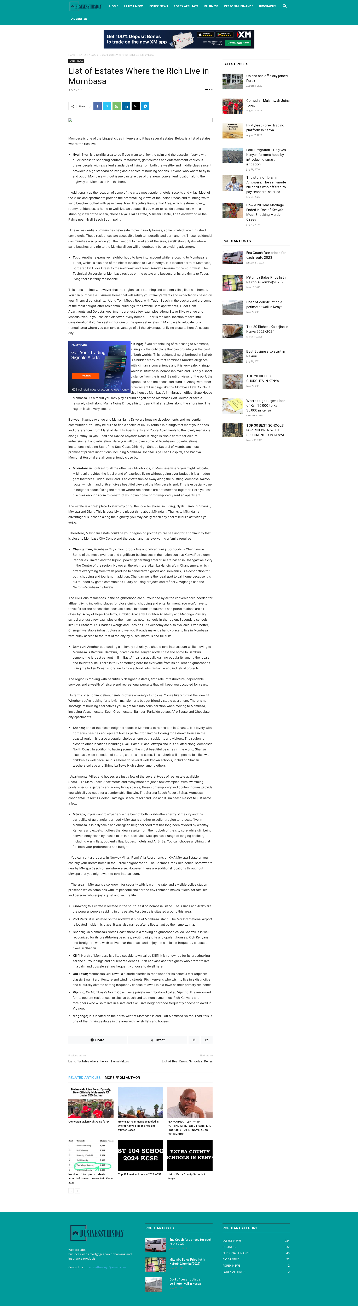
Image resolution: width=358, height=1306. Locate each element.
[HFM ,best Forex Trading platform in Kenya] (233, 130)
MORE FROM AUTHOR (122, 1077)
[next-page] (77, 1190)
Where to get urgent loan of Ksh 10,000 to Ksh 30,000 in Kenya (265, 405)
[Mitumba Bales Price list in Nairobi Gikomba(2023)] (233, 283)
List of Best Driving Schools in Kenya (187, 1061)
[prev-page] (71, 1190)
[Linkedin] (126, 106)
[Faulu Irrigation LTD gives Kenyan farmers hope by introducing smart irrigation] (233, 155)
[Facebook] (97, 106)
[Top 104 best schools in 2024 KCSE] (140, 1155)
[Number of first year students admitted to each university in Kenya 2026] (91, 1155)
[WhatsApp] (116, 106)
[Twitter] (107, 106)
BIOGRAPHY (267, 6)
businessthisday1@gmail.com (105, 1267)
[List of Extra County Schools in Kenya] (190, 1155)
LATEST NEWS (134, 6)
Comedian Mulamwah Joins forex (88, 1121)
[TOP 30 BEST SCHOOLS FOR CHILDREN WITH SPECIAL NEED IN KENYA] (233, 430)
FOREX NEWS (158, 6)
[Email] (136, 106)
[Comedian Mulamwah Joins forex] (91, 1102)
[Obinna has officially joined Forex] (233, 81)
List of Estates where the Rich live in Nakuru (98, 1061)
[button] (285, 6)
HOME (113, 6)
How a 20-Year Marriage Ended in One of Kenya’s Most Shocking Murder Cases (138, 1125)
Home (71, 55)
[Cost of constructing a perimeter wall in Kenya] (233, 307)
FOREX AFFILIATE (186, 6)
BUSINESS (211, 6)
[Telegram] (145, 106)
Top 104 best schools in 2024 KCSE (139, 1174)
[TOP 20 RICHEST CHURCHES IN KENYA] (233, 381)
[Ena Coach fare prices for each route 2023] (233, 257)
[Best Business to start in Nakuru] (233, 356)
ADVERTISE (79, 19)
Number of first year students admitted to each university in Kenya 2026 (90, 1178)
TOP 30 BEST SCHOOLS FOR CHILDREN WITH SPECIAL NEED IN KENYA (265, 430)
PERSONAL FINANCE (238, 6)
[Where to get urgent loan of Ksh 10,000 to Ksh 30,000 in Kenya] (233, 406)
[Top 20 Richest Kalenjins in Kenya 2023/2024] (233, 331)
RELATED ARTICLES (84, 1077)
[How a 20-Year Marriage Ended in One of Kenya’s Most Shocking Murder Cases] (140, 1102)
